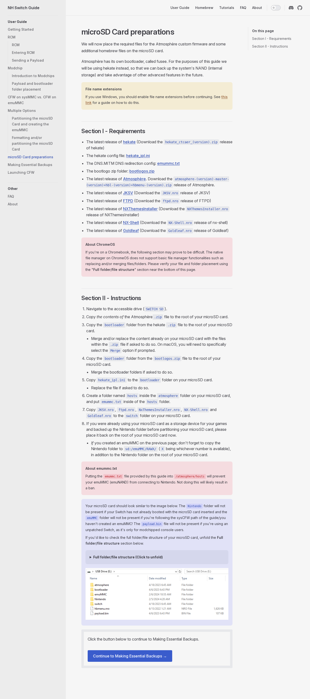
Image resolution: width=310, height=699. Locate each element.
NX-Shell (131, 222)
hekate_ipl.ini (138, 155)
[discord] (291, 7)
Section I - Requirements (271, 38)
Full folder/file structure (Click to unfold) (128, 557)
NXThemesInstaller (140, 208)
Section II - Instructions (270, 46)
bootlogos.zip (142, 171)
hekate (129, 141)
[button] (33, 22)
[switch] (276, 7)
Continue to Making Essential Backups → (130, 656)
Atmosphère (134, 178)
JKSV (128, 192)
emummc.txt (168, 163)
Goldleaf (131, 230)
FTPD (128, 200)
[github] (299, 7)
